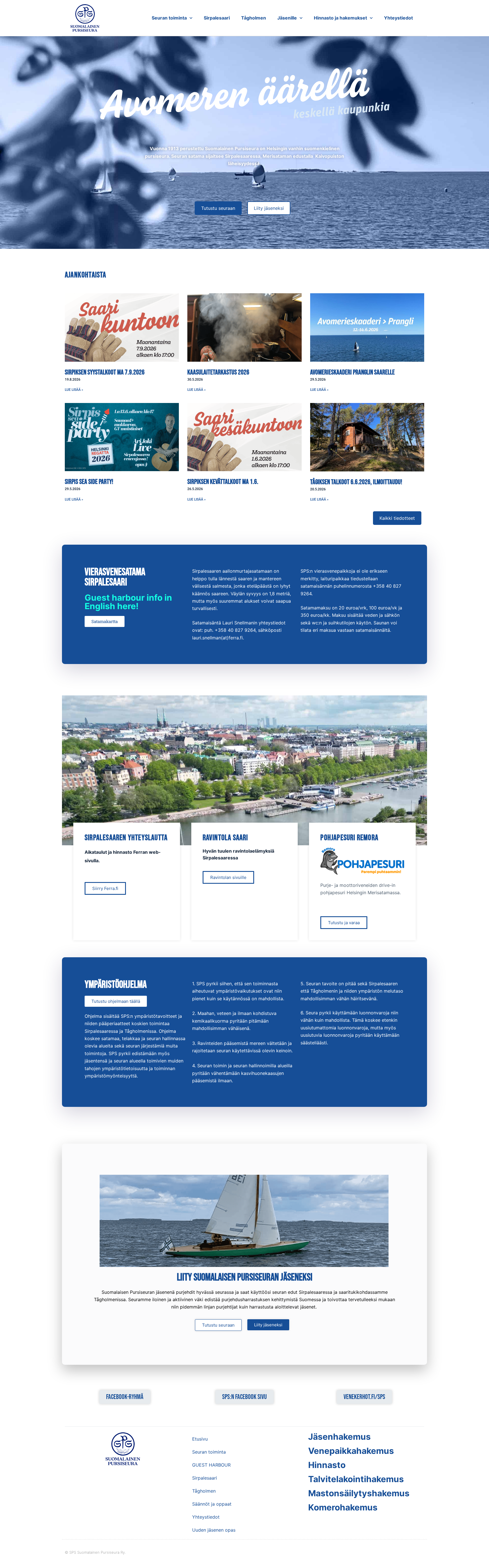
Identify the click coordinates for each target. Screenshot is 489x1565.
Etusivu (200, 1439)
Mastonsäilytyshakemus (358, 1493)
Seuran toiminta (169, 18)
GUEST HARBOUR (211, 1465)
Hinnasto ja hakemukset (340, 18)
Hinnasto (327, 1465)
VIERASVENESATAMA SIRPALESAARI (115, 577)
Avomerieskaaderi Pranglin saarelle (352, 372)
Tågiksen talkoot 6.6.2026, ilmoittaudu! (356, 482)
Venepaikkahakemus (351, 1451)
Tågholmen (253, 18)
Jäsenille (287, 18)
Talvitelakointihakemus (356, 1479)
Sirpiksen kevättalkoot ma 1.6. (222, 482)
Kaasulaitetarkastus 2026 (218, 372)
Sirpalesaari (217, 18)
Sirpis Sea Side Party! (89, 482)
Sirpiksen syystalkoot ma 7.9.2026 (105, 372)
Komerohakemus (343, 1507)
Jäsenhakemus (339, 1437)
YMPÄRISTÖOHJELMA (116, 985)
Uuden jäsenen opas (213, 1530)
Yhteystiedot (398, 18)
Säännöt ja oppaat (211, 1504)
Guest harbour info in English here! (128, 601)
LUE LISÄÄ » (74, 390)
